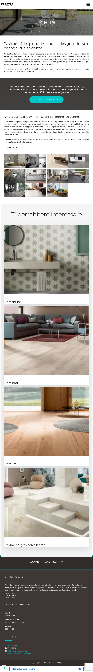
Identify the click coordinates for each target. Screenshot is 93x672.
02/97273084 (12, 646)
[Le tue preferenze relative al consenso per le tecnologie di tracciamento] (4, 667)
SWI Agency (60, 663)
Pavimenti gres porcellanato (25, 545)
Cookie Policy (43, 663)
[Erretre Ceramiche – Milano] (7, 4)
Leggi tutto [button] (12, 147)
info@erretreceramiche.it (17, 651)
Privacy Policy (34, 663)
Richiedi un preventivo (46, 99)
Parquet (10, 464)
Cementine (13, 302)
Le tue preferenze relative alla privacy (57, 669)
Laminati (11, 383)
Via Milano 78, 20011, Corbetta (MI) (20, 654)
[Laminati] (46, 340)
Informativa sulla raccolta (23, 669)
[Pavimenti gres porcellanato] (46, 502)
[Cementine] (46, 259)
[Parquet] (46, 421)
